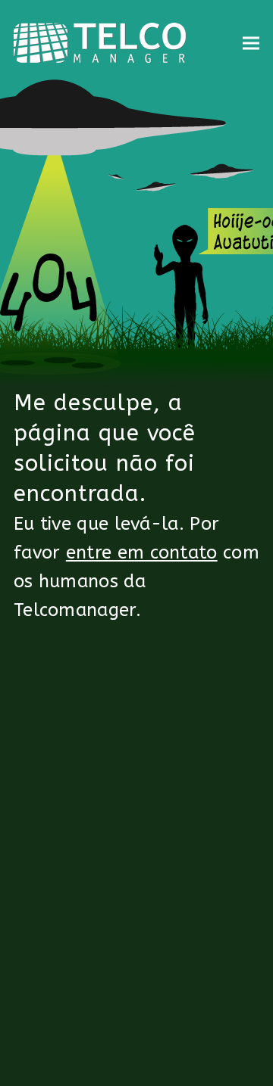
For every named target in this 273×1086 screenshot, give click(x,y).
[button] (251, 42)
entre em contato (142, 552)
